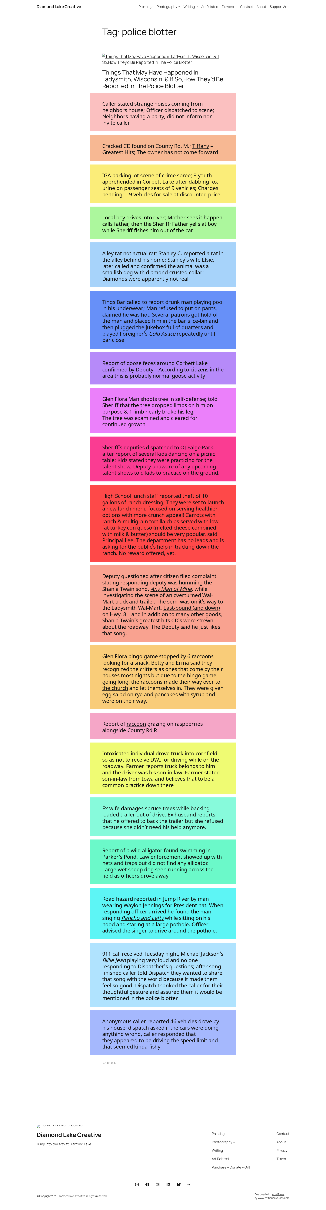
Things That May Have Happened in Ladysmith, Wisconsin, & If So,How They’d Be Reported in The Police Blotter (163, 79)
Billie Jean (114, 959)
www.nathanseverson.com (273, 1198)
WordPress (278, 1194)
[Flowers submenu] (236, 7)
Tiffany (200, 144)
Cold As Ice (162, 332)
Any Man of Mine (171, 587)
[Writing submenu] (197, 7)
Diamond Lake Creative (59, 6)
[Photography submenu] (179, 7)
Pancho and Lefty (142, 916)
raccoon (136, 722)
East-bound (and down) (191, 606)
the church (115, 686)
